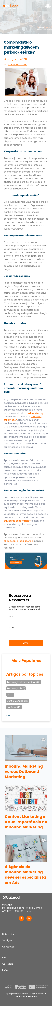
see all (10, 715)
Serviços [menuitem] (7, 940)
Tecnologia (16, 688)
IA (10, 694)
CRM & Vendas (17, 700)
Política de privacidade (26, 996)
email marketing (34, 413)
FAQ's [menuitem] (5, 970)
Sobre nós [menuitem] (8, 934)
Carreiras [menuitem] (7, 963)
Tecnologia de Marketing (23, 682)
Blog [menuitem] (4, 957)
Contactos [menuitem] (8, 946)
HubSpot (14, 707)
